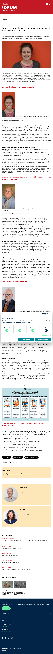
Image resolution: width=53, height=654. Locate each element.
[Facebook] (10, 462)
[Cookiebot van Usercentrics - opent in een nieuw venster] (42, 314)
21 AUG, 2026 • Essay (6, 546)
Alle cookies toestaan (43, 339)
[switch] (20, 330)
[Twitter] (16, 462)
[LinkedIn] (13, 462)
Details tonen (45, 335)
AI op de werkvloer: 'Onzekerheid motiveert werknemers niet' (16, 569)
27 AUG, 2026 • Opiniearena (8, 538)
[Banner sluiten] (50, 313)
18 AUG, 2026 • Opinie (7, 553)
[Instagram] (8, 638)
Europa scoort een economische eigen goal (11, 548)
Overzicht (5, 19)
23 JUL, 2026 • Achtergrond (8, 560)
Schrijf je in (6, 608)
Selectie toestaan (26, 339)
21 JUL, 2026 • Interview (7, 567)
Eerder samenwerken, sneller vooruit (10, 562)
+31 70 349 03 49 (7, 627)
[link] (7, 588)
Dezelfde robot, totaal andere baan (10, 555)
